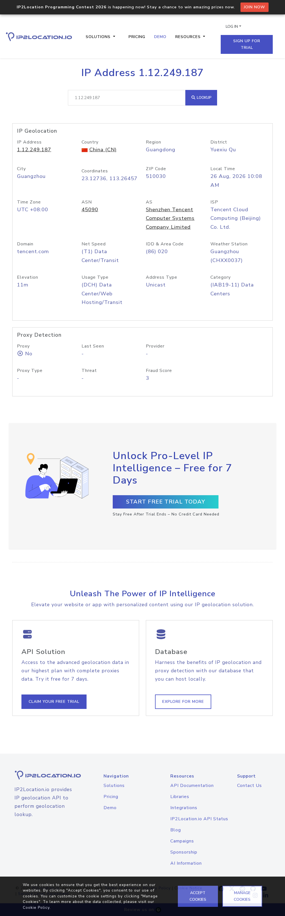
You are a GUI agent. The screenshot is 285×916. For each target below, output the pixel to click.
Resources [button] (188, 36)
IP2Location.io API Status (199, 819)
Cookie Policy (36, 907)
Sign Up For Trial (246, 44)
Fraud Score (159, 371)
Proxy (23, 346)
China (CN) (103, 149)
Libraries (179, 797)
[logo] (42, 775)
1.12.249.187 (34, 149)
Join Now (254, 7)
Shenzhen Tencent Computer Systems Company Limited (170, 218)
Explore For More (183, 701)
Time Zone (29, 202)
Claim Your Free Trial (54, 701)
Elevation (27, 277)
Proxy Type (30, 371)
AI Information (186, 863)
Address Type (161, 277)
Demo (160, 36)
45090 (90, 209)
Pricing (137, 36)
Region (153, 142)
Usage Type (95, 277)
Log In (232, 26)
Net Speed (94, 244)
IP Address (29, 142)
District (218, 142)
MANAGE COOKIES (242, 896)
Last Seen (93, 346)
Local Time (222, 169)
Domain (25, 244)
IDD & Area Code (165, 244)
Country (90, 142)
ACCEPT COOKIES (198, 896)
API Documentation (192, 785)
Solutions (114, 785)
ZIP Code (156, 169)
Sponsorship (183, 852)
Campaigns (182, 841)
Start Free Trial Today (165, 501)
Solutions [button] (99, 36)
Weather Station (229, 244)
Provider (155, 346)
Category (220, 277)
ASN (87, 202)
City (21, 169)
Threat (89, 371)
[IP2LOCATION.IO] (39, 36)
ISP (214, 202)
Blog (175, 830)
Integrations (183, 808)
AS (149, 202)
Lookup (204, 97)
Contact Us (249, 785)
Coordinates (95, 171)
